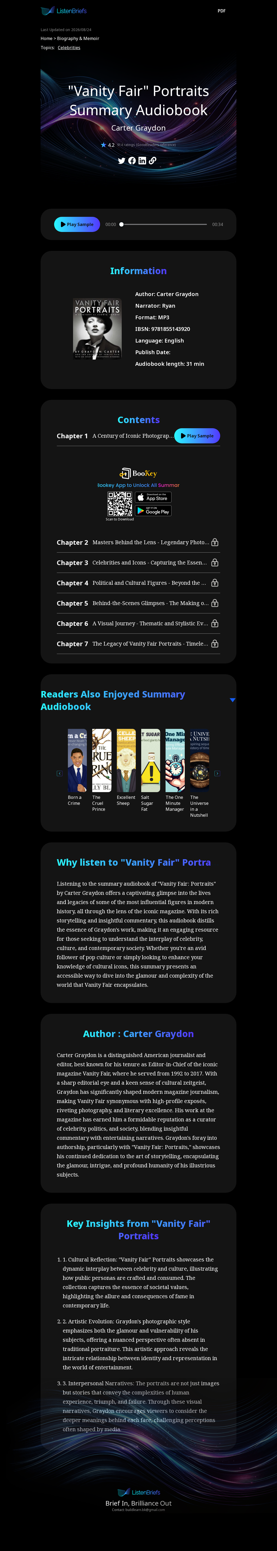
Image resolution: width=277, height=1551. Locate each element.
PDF (222, 11)
